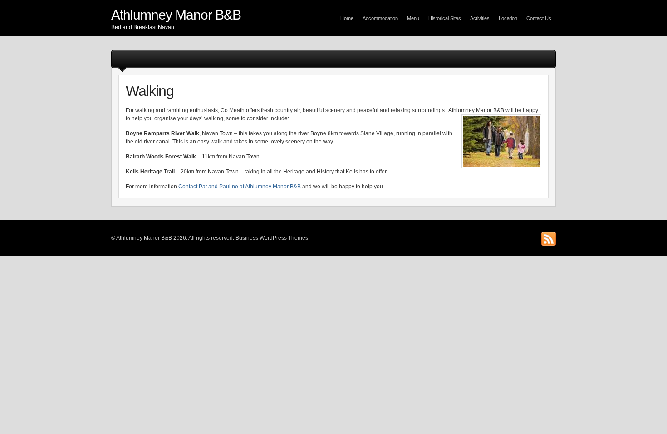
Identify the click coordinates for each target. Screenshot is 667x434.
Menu (413, 18)
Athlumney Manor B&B (176, 14)
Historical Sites (444, 18)
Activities (480, 18)
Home (346, 18)
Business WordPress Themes (271, 238)
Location (508, 18)
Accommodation (380, 18)
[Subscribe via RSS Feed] (548, 239)
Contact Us (538, 18)
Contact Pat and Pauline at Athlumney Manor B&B (239, 186)
